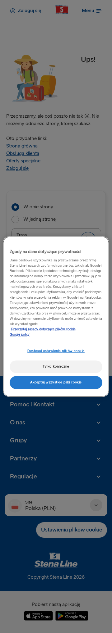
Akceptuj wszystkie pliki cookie (56, 382)
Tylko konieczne (56, 366)
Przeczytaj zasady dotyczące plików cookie (43, 329)
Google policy (20, 334)
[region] (56, 316)
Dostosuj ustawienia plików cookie (56, 351)
